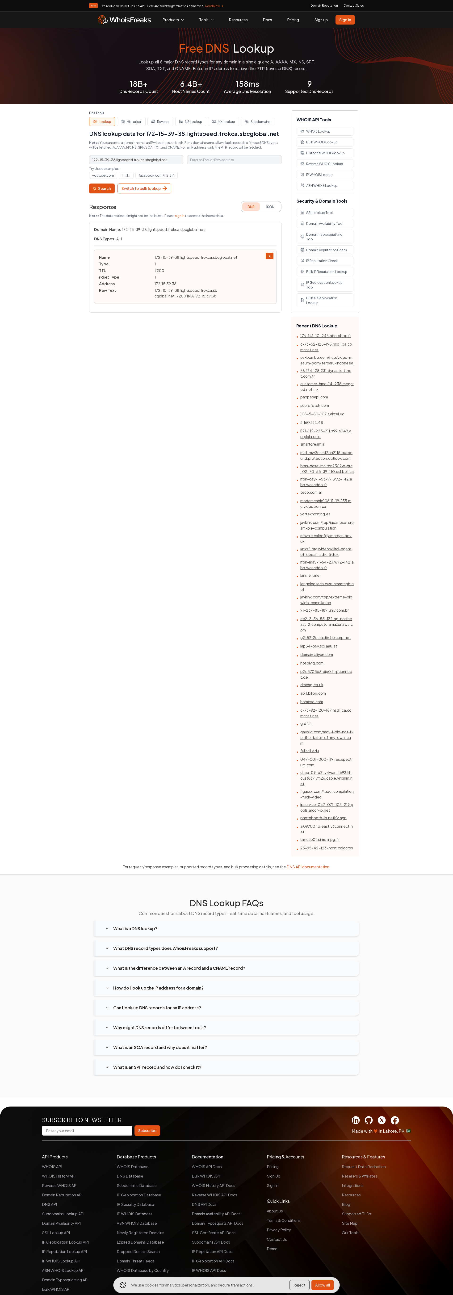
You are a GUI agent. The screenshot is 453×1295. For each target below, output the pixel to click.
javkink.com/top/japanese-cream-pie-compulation (327, 525)
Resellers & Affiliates (359, 1176)
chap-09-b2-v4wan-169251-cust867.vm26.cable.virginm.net (326, 778)
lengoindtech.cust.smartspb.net (327, 586)
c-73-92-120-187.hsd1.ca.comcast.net (326, 713)
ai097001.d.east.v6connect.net (326, 829)
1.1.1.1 (126, 175)
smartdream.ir (312, 444)
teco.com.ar (311, 492)
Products (171, 19)
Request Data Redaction (364, 1166)
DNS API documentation (308, 866)
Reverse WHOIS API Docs (214, 1194)
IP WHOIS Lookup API (61, 1260)
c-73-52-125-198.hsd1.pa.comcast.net (326, 347)
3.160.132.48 (311, 422)
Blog (346, 1204)
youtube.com (103, 175)
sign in (180, 215)
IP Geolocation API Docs (213, 1260)
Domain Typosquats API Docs (217, 1223)
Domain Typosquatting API (65, 1279)
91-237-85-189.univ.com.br (324, 610)
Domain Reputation (324, 5)
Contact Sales (354, 5)
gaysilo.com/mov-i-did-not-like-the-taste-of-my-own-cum (326, 737)
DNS (251, 207)
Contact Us (277, 1239)
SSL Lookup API (56, 1232)
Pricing (293, 19)
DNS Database (130, 1176)
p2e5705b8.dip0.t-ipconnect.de (326, 674)
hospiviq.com (311, 662)
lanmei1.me (309, 575)
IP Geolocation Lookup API (65, 1242)
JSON (270, 207)
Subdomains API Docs (211, 1242)
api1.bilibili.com (313, 693)
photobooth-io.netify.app (323, 817)
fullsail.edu (309, 750)
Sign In (272, 1185)
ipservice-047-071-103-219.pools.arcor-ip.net (326, 807)
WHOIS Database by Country (143, 1270)
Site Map (349, 1223)
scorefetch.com (314, 405)
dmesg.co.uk (311, 684)
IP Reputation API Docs (212, 1251)
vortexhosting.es (315, 513)
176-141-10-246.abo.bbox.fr (325, 335)
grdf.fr (306, 723)
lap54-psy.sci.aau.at (318, 645)
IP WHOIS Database (135, 1213)
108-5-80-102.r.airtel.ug (322, 413)
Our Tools (350, 1232)
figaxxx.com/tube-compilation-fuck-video (327, 794)
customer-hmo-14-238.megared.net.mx (327, 386)
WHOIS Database (132, 1166)
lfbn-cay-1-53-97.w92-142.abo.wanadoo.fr (326, 481)
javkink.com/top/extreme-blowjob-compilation (326, 599)
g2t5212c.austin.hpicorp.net (325, 637)
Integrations (352, 1185)
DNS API (49, 1204)
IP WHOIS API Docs (209, 1270)
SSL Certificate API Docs (213, 1232)
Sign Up (273, 1176)
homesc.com (311, 701)
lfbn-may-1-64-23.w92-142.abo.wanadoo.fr (327, 565)
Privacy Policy (279, 1229)
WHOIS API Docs (207, 1166)
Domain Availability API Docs (216, 1213)
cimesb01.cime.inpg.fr (319, 839)
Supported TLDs (356, 1213)
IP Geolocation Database (139, 1194)
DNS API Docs (204, 1204)
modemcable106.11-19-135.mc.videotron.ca (325, 503)
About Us (275, 1210)
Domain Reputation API (62, 1194)
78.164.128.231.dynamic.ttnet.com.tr (325, 373)
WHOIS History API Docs (213, 1185)
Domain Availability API (61, 1223)
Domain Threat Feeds (136, 1260)
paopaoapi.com (314, 396)
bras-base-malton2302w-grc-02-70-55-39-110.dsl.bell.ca (327, 468)
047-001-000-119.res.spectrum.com (326, 762)
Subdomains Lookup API (63, 1213)
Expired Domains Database (140, 1242)
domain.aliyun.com (316, 654)
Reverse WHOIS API (59, 1185)
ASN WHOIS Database (137, 1223)
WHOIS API (52, 1166)
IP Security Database (135, 1204)
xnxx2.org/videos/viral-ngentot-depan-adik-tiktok (326, 551)
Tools (204, 19)
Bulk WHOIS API (56, 1289)
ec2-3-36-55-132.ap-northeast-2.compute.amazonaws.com (326, 624)
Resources (238, 19)
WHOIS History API (59, 1176)
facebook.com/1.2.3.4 (156, 175)
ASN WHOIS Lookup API (63, 1270)
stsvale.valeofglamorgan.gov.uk (326, 538)
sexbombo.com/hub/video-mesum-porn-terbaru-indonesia (326, 360)
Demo (272, 1248)
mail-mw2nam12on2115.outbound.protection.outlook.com (326, 455)
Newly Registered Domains (140, 1232)
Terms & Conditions (284, 1220)
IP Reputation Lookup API (64, 1251)
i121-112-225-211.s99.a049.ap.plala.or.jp (325, 433)
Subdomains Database (137, 1185)
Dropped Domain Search (138, 1251)
